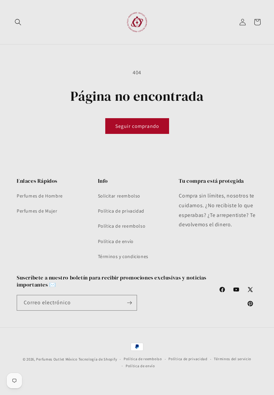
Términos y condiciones (123, 256)
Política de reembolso (122, 226)
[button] (18, 22)
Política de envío (116, 241)
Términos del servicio (232, 359)
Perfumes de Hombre (40, 196)
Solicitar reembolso (119, 196)
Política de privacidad (121, 211)
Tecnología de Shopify (98, 359)
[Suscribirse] (129, 303)
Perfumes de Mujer (37, 211)
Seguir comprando (137, 126)
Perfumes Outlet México (57, 359)
